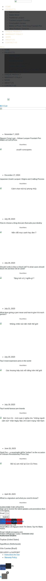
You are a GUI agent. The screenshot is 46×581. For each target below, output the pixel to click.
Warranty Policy (14, 34)
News (8, 37)
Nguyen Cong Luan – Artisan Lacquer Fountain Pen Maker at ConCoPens (20, 139)
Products (10, 9)
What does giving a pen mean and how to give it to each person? (22, 313)
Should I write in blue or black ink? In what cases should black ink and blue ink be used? (22, 268)
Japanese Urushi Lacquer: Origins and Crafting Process (22, 179)
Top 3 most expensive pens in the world (15, 361)
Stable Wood (14, 15)
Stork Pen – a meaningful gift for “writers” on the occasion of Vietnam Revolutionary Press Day (22, 453)
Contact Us (11, 42)
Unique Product (13, 31)
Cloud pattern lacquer (17, 23)
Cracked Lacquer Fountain (19, 20)
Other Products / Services (19, 29)
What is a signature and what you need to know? (19, 498)
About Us (10, 40)
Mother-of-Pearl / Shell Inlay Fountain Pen (25, 26)
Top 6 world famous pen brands (12, 408)
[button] (23, 47)
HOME (8, 7)
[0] (4, 576)
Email (2, 513)
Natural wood (14, 12)
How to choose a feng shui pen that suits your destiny (21, 223)
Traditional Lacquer (16, 18)
